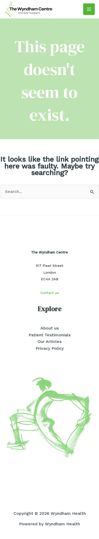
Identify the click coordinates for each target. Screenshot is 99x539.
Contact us (49, 293)
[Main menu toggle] (89, 9)
